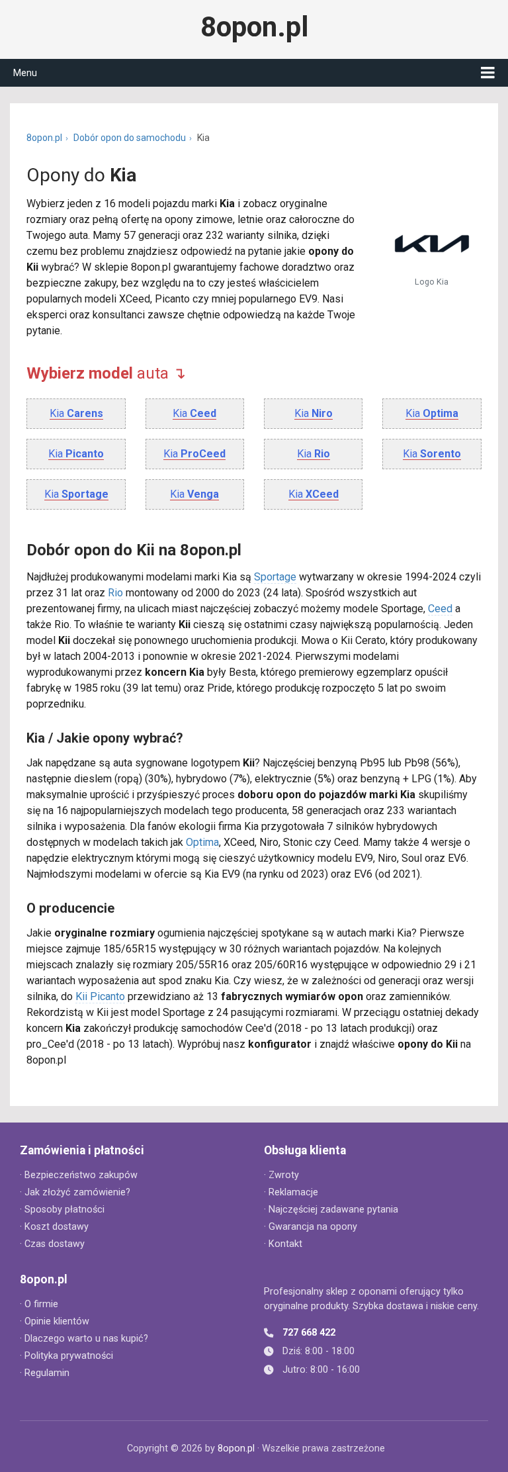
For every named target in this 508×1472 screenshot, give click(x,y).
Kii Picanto (100, 996)
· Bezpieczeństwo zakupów (79, 1175)
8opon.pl (254, 27)
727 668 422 (308, 1332)
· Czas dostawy (52, 1244)
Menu (25, 73)
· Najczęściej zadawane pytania (331, 1209)
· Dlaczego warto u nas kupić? (84, 1338)
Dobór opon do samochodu (129, 137)
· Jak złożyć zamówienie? (75, 1192)
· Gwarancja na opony (310, 1226)
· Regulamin (44, 1373)
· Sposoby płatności (62, 1209)
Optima (202, 842)
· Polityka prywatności (66, 1355)
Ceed (440, 608)
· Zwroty (281, 1175)
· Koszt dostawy (54, 1226)
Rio (115, 592)
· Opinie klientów (54, 1321)
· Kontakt (283, 1244)
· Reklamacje (291, 1192)
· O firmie (39, 1304)
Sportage (275, 577)
